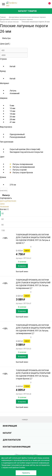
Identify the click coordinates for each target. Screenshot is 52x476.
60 (2, 219)
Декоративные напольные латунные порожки (16, 19)
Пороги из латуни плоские (9, 22)
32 (2, 213)
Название (4, 206)
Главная (3, 17)
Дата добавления (8, 200)
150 (3, 230)
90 (2, 224)
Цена (2, 203)
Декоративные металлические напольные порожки (27, 17)
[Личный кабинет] (43, 4)
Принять (26, 472)
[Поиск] (38, 4)
